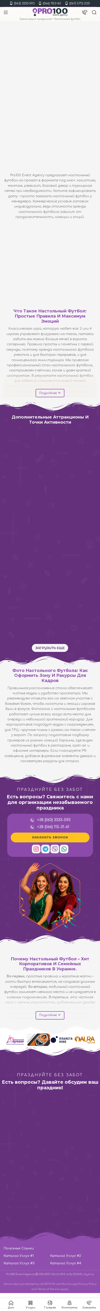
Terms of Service (49, 1289)
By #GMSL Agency (81, 1274)
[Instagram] (36, 849)
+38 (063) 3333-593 (53, 820)
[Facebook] (65, 1064)
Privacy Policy (87, 1284)
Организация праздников (35, 19)
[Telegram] (45, 849)
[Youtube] (76, 1064)
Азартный (36, 458)
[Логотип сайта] (50, 12)
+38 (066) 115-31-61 (53, 827)
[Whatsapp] (64, 849)
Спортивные (18, 458)
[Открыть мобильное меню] (5, 12)
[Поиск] (94, 12)
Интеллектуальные (79, 500)
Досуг (60, 500)
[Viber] (54, 849)
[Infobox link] (46, 1143)
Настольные (66, 458)
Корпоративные (79, 584)
